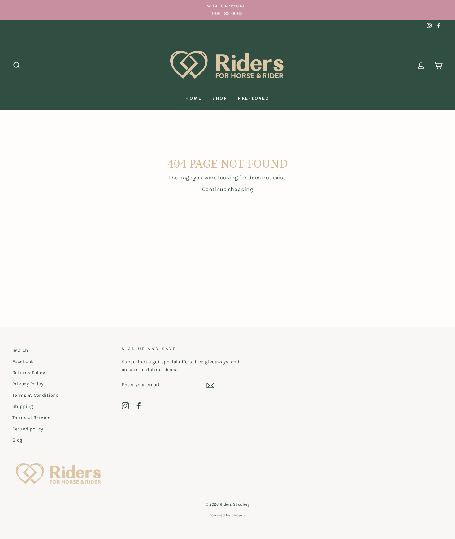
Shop (219, 98)
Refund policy (27, 429)
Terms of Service (31, 417)
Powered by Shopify (227, 515)
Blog (17, 440)
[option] (227, 10)
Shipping (22, 406)
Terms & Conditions (35, 395)
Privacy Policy (27, 384)
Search (20, 350)
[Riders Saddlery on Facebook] (138, 405)
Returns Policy (28, 372)
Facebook (23, 361)
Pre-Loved (253, 98)
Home (193, 98)
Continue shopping (227, 189)
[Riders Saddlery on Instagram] (125, 405)
